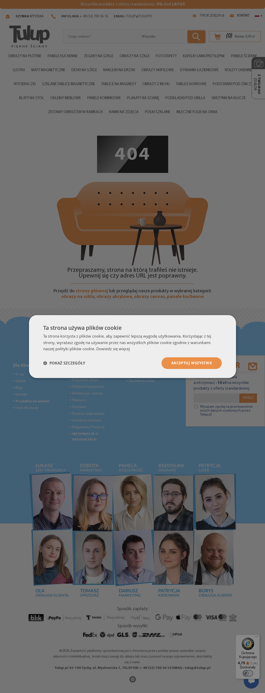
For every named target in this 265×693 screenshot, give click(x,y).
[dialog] (132, 346)
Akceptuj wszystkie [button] (191, 362)
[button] (64, 363)
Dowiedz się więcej (113, 349)
